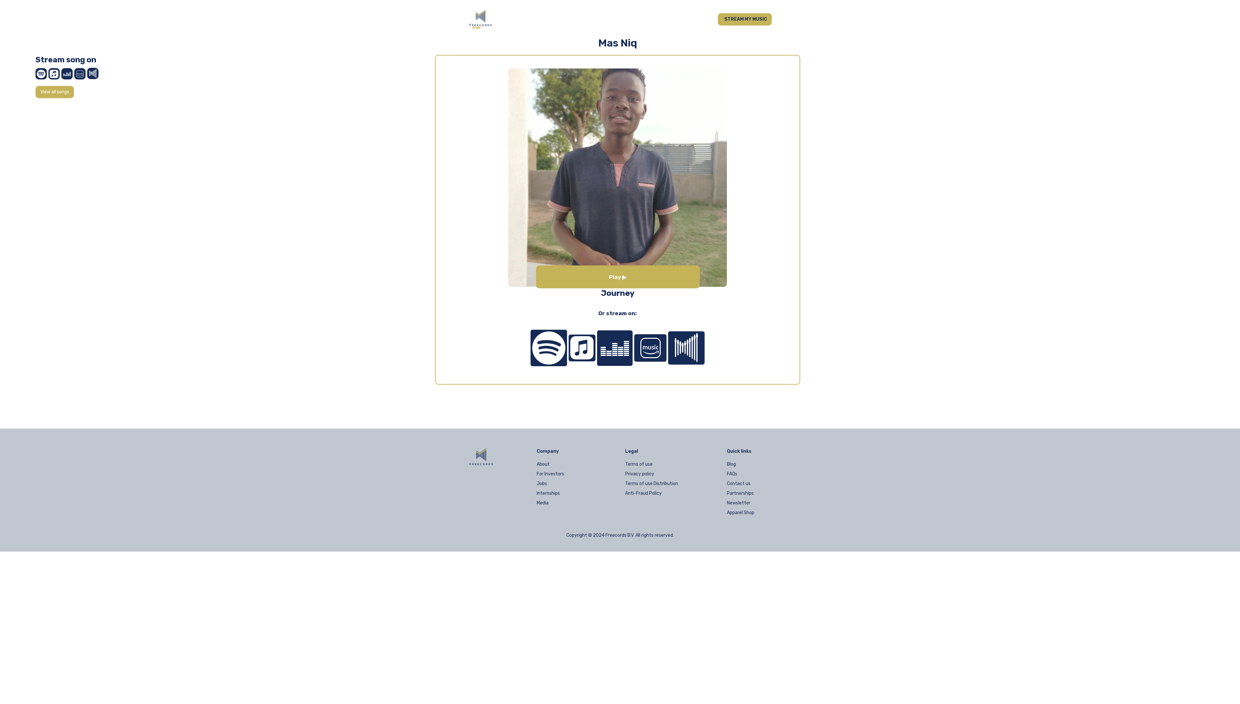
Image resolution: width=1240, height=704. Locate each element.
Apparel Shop (740, 512)
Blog (731, 464)
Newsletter (738, 503)
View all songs (54, 92)
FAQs (732, 474)
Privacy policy (639, 474)
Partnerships (740, 493)
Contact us (738, 483)
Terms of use (639, 464)
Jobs (542, 483)
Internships (548, 493)
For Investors (550, 474)
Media (543, 503)
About (543, 464)
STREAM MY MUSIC (745, 19)
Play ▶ (617, 277)
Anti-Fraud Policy (643, 493)
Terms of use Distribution (651, 483)
